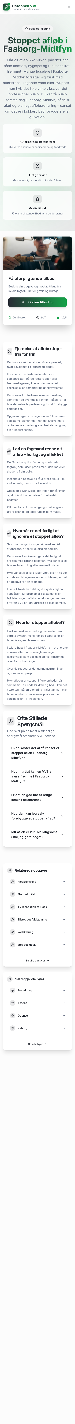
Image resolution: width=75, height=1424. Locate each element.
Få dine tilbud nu (41, 302)
